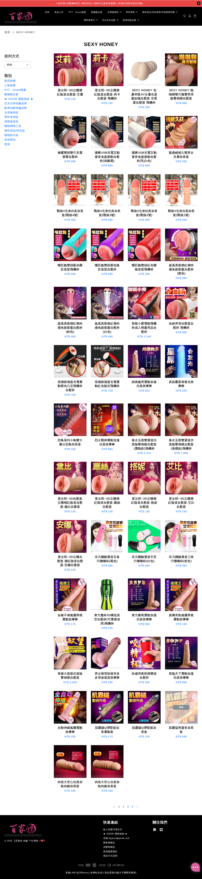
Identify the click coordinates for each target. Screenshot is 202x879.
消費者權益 (109, 847)
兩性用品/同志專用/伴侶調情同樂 (158, 12)
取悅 (7, 144)
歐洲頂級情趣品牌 (15, 107)
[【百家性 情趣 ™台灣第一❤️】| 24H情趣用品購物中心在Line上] (161, 831)
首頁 (47, 12)
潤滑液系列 (89, 20)
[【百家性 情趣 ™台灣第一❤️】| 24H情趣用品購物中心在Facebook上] (155, 831)
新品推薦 (10, 80)
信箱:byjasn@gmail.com (116, 838)
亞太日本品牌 (108, 20)
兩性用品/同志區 (14, 130)
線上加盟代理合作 (112, 829)
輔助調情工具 (12, 126)
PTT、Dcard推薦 (77, 12)
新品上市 (59, 12)
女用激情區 (113, 12)
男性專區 (130, 12)
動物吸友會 (96, 12)
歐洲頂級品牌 (129, 20)
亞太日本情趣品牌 (15, 103)
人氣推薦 (10, 85)
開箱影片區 (11, 135)
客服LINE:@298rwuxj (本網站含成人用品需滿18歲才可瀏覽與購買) (101, 872)
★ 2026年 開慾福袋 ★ (18, 98)
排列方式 (11, 56)
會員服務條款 (110, 851)
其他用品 (10, 139)
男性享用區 (11, 117)
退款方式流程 (110, 855)
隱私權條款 (109, 842)
